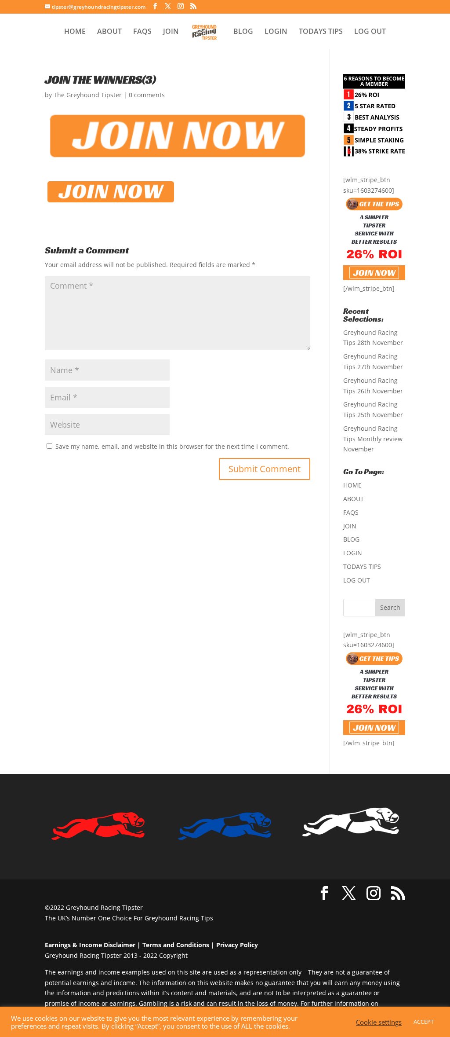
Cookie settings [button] (379, 1022)
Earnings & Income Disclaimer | (93, 945)
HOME (75, 32)
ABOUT (109, 32)
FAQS (142, 32)
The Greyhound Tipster (88, 95)
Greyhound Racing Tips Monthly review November (373, 439)
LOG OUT (370, 32)
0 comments (147, 95)
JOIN (171, 32)
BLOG (243, 32)
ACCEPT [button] (424, 1022)
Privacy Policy (237, 945)
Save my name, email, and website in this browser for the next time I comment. (172, 446)
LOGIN (276, 32)
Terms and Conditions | (178, 945)
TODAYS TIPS (321, 32)
